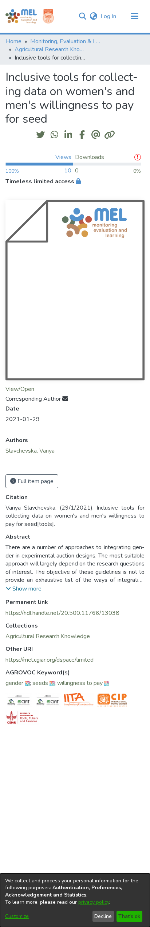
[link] (47, 636)
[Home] (21, 16)
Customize (17, 916)
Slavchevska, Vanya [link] (30, 451)
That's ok (129, 916)
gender (14, 683)
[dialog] (75, 900)
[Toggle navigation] (134, 16)
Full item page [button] (35, 481)
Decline (103, 916)
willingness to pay (80, 683)
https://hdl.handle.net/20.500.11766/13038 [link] (62, 613)
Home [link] (13, 41)
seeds (40, 683)
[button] (82, 16)
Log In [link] (108, 16)
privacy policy (93, 902)
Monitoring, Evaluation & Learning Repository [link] (66, 41)
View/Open (19, 389)
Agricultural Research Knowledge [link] (51, 49)
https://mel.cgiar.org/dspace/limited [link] (49, 660)
